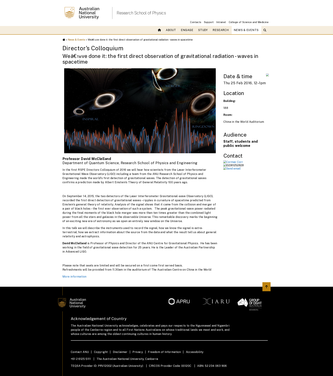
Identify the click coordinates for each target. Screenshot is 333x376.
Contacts (195, 22)
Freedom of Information (164, 352)
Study (203, 30)
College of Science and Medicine (248, 22)
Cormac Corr (234, 162)
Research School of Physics (141, 12)
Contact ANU (80, 352)
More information (74, 276)
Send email (233, 168)
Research (221, 30)
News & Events (246, 30)
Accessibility (195, 352)
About (171, 30)
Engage (187, 30)
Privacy (138, 352)
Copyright (101, 352)
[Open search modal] (265, 30)
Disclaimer (120, 352)
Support (209, 22)
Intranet (221, 22)
